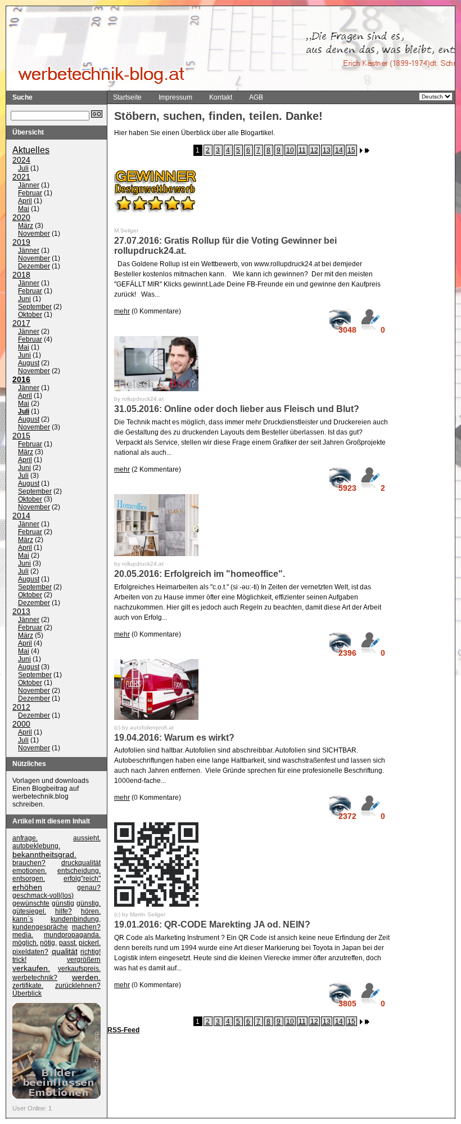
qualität (65, 951)
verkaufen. (31, 968)
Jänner (28, 185)
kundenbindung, (76, 919)
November (34, 234)
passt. (68, 943)
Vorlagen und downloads (50, 781)
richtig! (90, 952)
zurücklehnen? (78, 985)
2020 (21, 217)
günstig (63, 903)
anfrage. (25, 838)
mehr (122, 311)
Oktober (30, 315)
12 (314, 150)
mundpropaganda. (72, 935)
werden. (86, 977)
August (28, 363)
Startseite (127, 97)
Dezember (34, 266)
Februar (30, 193)
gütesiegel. (29, 911)
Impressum (175, 97)
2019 (21, 242)
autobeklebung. (36, 846)
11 (302, 150)
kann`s (22, 919)
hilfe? (63, 911)
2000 (21, 723)
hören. (91, 911)
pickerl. (90, 943)
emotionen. (29, 871)
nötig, (48, 943)
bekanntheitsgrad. (44, 854)
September (35, 307)
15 (351, 150)
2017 (21, 323)
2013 (21, 611)
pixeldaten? (30, 952)
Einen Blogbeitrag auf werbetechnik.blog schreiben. (45, 796)
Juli (23, 168)
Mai (23, 209)
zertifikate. (27, 985)
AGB (256, 97)
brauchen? (29, 863)
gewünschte (30, 903)
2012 (21, 706)
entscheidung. (79, 871)
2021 (21, 176)
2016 (21, 379)
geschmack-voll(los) (43, 895)
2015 (21, 435)
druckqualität (81, 863)
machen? (86, 927)
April (25, 201)
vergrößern (84, 960)
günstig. (88, 903)
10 (290, 150)
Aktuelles (30, 150)
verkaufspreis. (79, 969)
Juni (24, 299)
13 (327, 150)
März (25, 226)
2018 (21, 274)
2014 (21, 515)
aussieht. (87, 838)
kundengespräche (40, 927)
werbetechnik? (34, 978)
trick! (19, 960)
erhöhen (27, 887)
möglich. (25, 943)
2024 (21, 159)
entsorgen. (28, 879)
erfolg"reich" (82, 879)
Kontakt (220, 97)
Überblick (27, 993)
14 (339, 150)
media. (22, 935)
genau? (89, 888)
